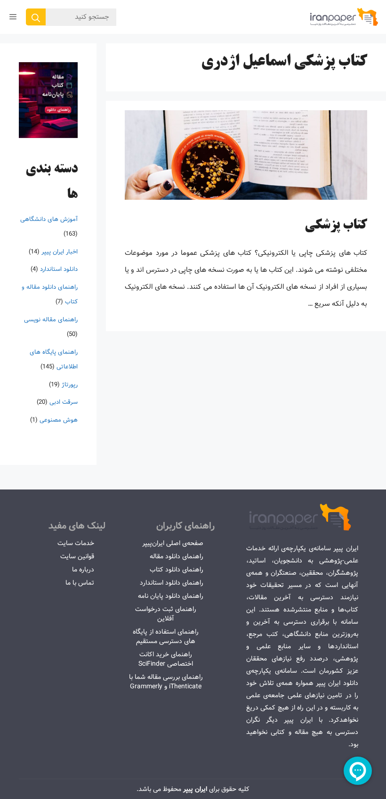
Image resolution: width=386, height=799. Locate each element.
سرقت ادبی (63, 402)
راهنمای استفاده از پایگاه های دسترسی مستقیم (166, 636)
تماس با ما (79, 582)
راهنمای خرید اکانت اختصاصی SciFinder (165, 659)
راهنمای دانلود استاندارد (171, 582)
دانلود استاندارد (59, 269)
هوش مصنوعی (59, 420)
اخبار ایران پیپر (59, 252)
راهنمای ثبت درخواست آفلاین (165, 613)
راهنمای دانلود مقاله (176, 556)
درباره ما (83, 569)
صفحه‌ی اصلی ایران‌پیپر (172, 543)
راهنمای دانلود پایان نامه (170, 596)
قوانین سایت (77, 556)
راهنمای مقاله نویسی (51, 320)
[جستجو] (36, 16)
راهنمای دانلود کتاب (176, 569)
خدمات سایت (75, 543)
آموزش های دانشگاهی (49, 219)
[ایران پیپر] (344, 17)
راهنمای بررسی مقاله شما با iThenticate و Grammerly (166, 681)
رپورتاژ (70, 385)
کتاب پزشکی (336, 226)
